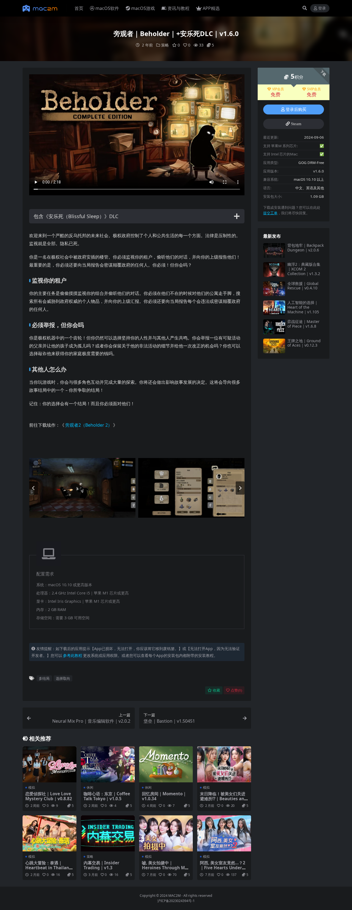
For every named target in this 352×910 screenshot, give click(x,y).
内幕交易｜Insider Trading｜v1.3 (101, 865)
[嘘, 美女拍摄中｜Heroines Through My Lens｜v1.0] (166, 833)
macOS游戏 (143, 8)
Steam (296, 124)
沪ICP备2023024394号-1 (176, 900)
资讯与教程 (178, 8)
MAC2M (174, 895)
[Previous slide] (33, 488)
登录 (322, 8)
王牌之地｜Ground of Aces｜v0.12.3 (304, 343)
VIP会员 (278, 89)
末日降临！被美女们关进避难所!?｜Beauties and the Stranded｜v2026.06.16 (223, 801)
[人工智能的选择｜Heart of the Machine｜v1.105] (274, 307)
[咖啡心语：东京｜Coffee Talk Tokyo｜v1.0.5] (108, 764)
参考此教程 (72, 655)
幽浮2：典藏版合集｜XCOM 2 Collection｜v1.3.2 (303, 269)
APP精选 (211, 8)
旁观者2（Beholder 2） (88, 425)
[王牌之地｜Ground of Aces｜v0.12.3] (274, 346)
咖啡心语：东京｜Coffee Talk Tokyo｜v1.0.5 (107, 796)
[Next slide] (240, 488)
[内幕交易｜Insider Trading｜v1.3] (108, 833)
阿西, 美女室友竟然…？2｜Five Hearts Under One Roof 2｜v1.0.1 (222, 867)
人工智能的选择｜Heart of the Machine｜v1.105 (303, 307)
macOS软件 (107, 8)
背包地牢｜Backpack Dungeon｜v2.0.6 (305, 248)
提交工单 (270, 212)
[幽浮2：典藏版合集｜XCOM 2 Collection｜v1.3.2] (274, 269)
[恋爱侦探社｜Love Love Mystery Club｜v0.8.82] (49, 764)
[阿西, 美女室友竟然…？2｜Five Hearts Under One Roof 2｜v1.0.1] (224, 833)
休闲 (90, 787)
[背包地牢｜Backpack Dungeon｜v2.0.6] (274, 250)
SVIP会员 (314, 89)
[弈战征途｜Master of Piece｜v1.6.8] (274, 326)
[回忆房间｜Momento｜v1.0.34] (166, 764)
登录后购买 (296, 109)
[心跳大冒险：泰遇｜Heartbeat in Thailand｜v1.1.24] (49, 833)
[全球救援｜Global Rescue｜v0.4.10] (274, 288)
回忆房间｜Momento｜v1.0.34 (164, 796)
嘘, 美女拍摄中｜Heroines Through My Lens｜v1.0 (164, 867)
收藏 (216, 690)
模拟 (31, 787)
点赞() (236, 690)
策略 (165, 45)
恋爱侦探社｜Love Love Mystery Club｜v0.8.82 (48, 796)
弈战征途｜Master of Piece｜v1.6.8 (303, 324)
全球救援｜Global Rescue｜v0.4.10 (302, 286)
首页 (79, 8)
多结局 (44, 678)
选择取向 (63, 678)
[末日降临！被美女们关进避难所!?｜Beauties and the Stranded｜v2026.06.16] (224, 764)
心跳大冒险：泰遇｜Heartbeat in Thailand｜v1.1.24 (48, 867)
